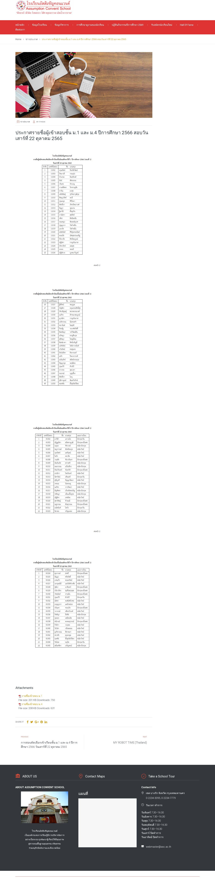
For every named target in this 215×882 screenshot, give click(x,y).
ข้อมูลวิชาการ (62, 25)
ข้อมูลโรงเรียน (39, 25)
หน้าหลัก (19, 25)
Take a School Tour (161, 776)
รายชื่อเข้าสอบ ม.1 (32, 695)
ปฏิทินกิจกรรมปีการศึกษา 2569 (127, 25)
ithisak (42, 122)
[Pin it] (41, 722)
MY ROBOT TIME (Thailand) (130, 742)
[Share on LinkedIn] (46, 722)
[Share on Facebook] (27, 722)
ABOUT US (29, 776)
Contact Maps (95, 776)
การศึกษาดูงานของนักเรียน (90, 25)
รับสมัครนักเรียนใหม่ (161, 25)
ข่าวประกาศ (25, 122)
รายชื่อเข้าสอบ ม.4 (32, 704)
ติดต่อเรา (20, 29)
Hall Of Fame (186, 25)
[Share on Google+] (37, 722)
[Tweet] (31, 722)
